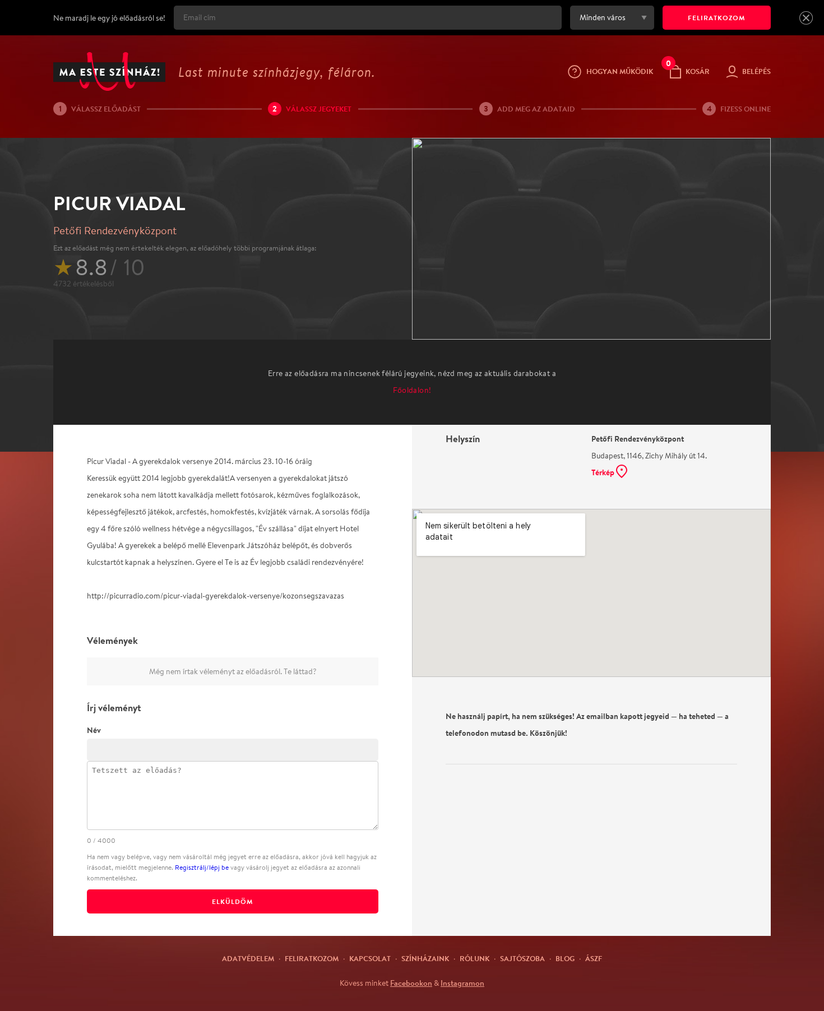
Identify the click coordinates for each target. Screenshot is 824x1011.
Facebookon (411, 983)
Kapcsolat (370, 958)
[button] (806, 18)
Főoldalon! (412, 390)
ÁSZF (593, 958)
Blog (565, 958)
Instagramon (462, 983)
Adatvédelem (248, 958)
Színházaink (425, 958)
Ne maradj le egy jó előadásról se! (109, 18)
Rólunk (474, 958)
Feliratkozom (312, 958)
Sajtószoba (522, 958)
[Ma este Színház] (109, 71)
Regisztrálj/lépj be (202, 867)
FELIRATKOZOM (717, 17)
